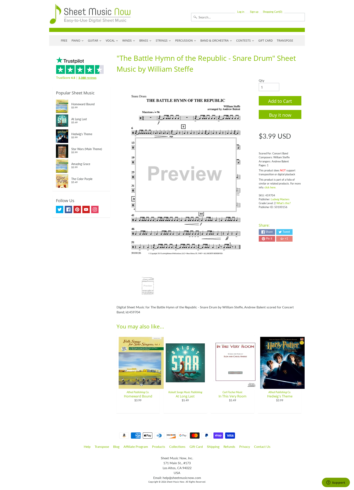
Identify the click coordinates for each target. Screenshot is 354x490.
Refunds (229, 446)
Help (87, 446)
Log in (240, 11)
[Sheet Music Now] (90, 14)
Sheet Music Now (175, 481)
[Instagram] (95, 209)
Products (158, 446)
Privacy (244, 446)
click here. (270, 187)
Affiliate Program (136, 446)
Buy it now (280, 115)
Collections (177, 446)
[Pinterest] (77, 209)
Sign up (254, 11)
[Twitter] (59, 209)
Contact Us (262, 446)
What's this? (283, 203)
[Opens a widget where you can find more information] (336, 483)
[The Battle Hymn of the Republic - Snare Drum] (148, 286)
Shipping (213, 446)
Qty (261, 80)
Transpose (102, 446)
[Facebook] (68, 209)
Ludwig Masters (280, 199)
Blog (116, 446)
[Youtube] (86, 209)
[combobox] (248, 17)
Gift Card (196, 446)
